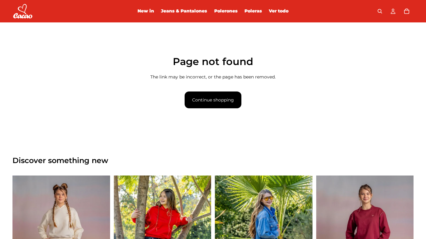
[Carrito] (407, 11)
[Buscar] (380, 11)
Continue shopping (213, 100)
